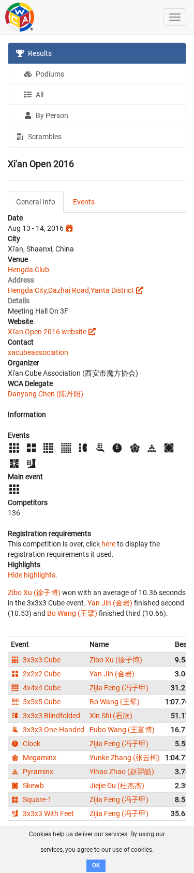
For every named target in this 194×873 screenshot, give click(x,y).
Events (84, 202)
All (38, 95)
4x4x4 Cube (41, 688)
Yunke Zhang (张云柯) (124, 757)
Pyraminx (37, 771)
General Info (35, 202)
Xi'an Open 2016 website (47, 332)
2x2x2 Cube (41, 674)
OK (96, 865)
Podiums (49, 74)
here (108, 544)
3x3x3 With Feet (47, 813)
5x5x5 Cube (41, 702)
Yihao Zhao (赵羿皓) (121, 771)
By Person (51, 115)
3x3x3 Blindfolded (50, 716)
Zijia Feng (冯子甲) (118, 688)
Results (39, 53)
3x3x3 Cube (41, 660)
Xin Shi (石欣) (110, 716)
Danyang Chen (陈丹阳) (45, 394)
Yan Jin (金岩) (109, 603)
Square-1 (36, 799)
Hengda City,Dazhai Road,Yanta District (71, 290)
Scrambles (44, 136)
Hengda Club (28, 269)
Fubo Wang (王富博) (122, 730)
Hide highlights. (32, 575)
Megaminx (38, 757)
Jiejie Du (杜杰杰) (116, 785)
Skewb (32, 785)
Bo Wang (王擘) (72, 613)
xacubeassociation (38, 352)
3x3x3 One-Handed (52, 730)
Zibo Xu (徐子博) (34, 592)
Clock (30, 743)
